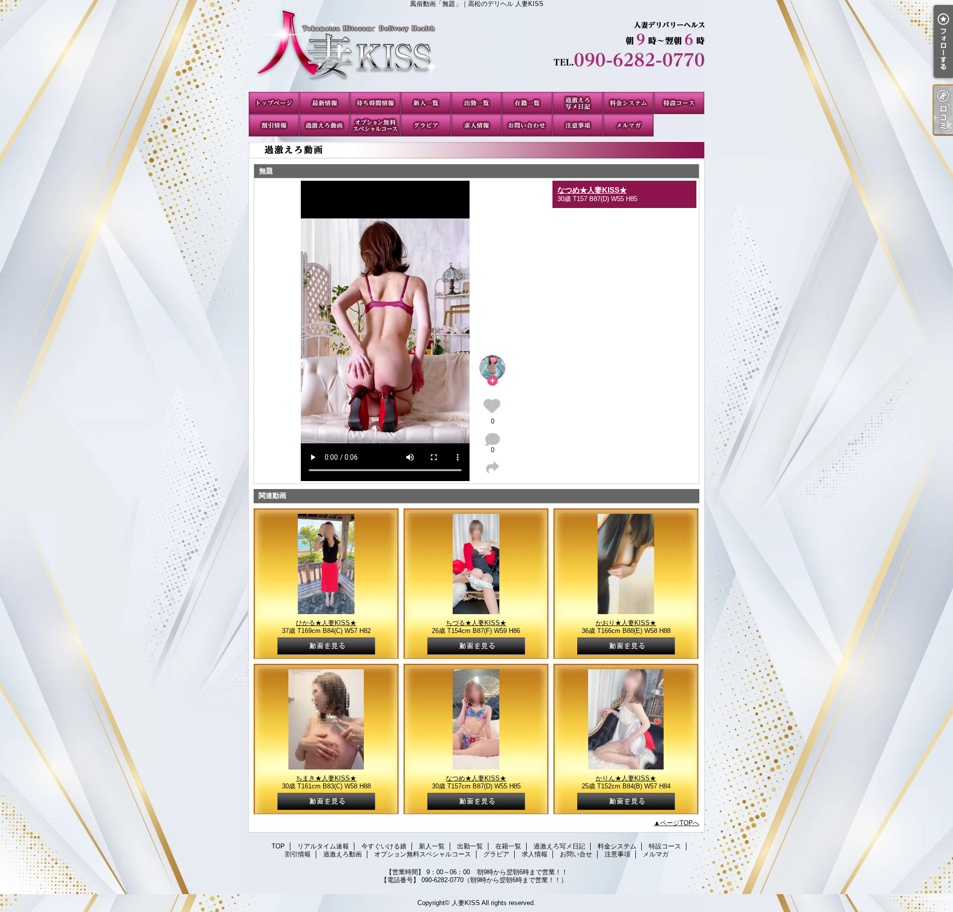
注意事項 (577, 125)
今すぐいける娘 (375, 103)
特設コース (679, 103)
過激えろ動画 (324, 125)
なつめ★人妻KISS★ (592, 190)
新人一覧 (426, 103)
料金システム (628, 103)
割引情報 (274, 125)
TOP (274, 103)
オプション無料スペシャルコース (375, 125)
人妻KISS (466, 903)
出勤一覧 (476, 103)
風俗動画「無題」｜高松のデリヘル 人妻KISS (476, 49)
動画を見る (326, 646)
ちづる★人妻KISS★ (476, 623)
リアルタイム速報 (324, 103)
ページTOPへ (679, 823)
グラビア (426, 125)
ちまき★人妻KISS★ (326, 778)
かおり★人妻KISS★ (626, 623)
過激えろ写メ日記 (577, 103)
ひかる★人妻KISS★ (326, 623)
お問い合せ (527, 125)
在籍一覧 (527, 103)
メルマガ (628, 125)
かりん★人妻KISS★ (626, 778)
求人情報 (476, 125)
